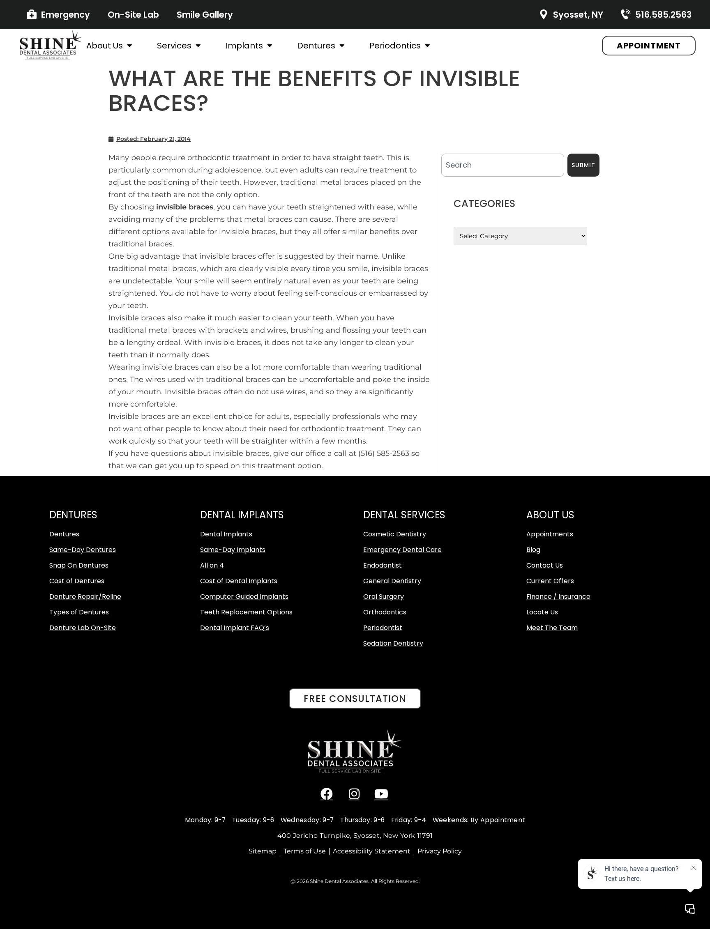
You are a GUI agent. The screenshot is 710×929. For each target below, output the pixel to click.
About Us (104, 45)
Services (174, 45)
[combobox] (502, 165)
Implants (244, 45)
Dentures (316, 45)
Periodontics (395, 45)
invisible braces (184, 207)
